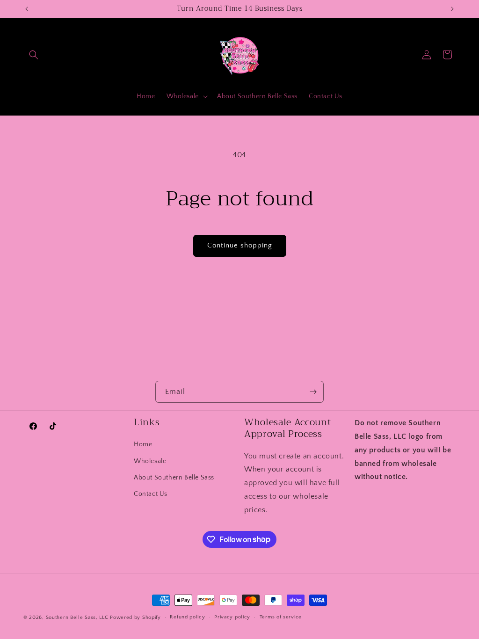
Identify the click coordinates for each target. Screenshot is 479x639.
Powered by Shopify (135, 617)
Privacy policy (232, 617)
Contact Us (150, 494)
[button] (33, 54)
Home (143, 444)
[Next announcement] (452, 9)
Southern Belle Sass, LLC (77, 617)
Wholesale (150, 461)
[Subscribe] (313, 392)
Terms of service (281, 617)
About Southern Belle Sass (174, 477)
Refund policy (187, 617)
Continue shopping (239, 245)
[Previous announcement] (26, 9)
